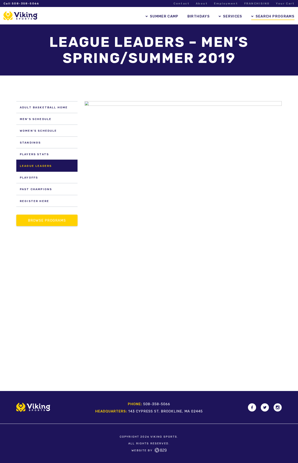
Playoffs (29, 177)
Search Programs (275, 16)
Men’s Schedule (35, 119)
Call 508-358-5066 (21, 3)
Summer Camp (164, 16)
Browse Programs (47, 220)
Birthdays (198, 16)
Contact (181, 3)
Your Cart (285, 3)
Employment (226, 3)
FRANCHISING (257, 3)
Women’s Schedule (38, 130)
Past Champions (36, 189)
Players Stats (34, 154)
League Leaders (36, 166)
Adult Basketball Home (44, 107)
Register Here (34, 201)
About (202, 3)
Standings (30, 142)
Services (232, 16)
